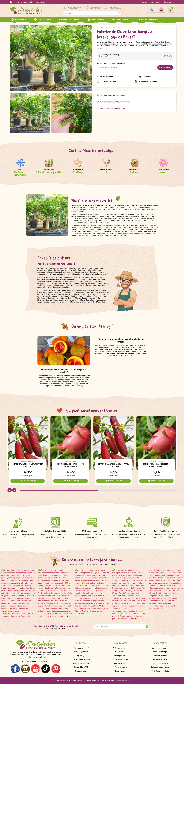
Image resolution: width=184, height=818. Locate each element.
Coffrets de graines (160, 663)
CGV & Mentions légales (91, 680)
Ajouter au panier (26, 481)
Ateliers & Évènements (81, 659)
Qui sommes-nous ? (81, 648)
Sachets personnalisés (160, 671)
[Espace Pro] (164, 2)
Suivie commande (120, 652)
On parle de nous (77, 680)
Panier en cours (121, 667)
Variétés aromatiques (160, 652)
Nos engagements (81, 652)
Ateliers (157, 2)
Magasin (144, 2)
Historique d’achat (121, 656)
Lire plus (100, 48)
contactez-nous (131, 537)
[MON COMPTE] (151, 9)
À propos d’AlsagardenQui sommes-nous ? (74, 7)
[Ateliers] (152, 2)
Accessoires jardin (160, 659)
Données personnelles (107, 680)
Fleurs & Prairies (160, 656)
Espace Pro (170, 2)
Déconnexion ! (120, 671)
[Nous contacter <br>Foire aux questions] (106, 7)
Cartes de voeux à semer (160, 667)
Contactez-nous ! (81, 671)
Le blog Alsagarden (81, 656)
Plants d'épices (118, 28)
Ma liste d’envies (120, 663)
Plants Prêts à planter (103, 28)
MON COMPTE (151, 13)
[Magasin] (139, 2)
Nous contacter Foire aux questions (115, 7)
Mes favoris (161, 13)
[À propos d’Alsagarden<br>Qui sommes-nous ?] (64, 7)
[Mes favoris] (161, 9)
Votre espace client (120, 648)
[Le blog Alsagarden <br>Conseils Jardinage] (86, 7)
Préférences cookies (123, 680)
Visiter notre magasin (81, 663)
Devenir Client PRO (81, 667)
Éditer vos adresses (120, 659)
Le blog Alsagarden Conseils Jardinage (95, 7)
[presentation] (6, 169)
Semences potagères (160, 648)
